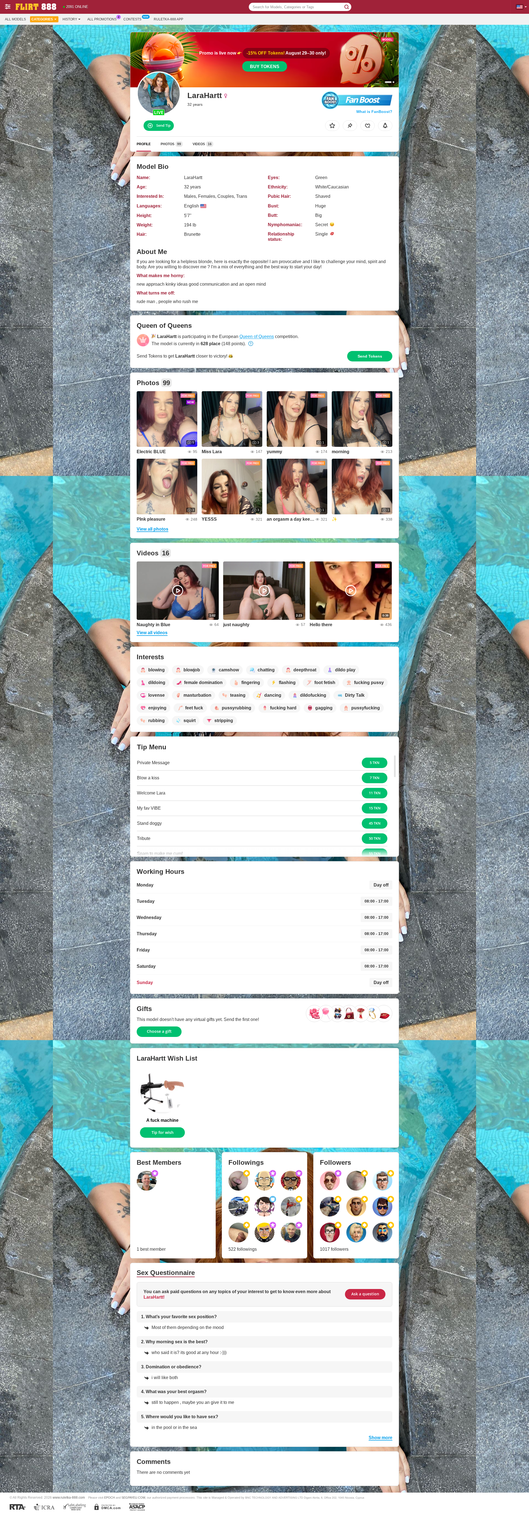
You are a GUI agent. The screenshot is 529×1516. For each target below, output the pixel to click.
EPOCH (109, 1497)
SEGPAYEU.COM (133, 1497)
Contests (132, 19)
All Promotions (102, 19)
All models (15, 19)
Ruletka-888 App (168, 19)
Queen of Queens (256, 336)
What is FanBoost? (374, 111)
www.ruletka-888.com (69, 1497)
